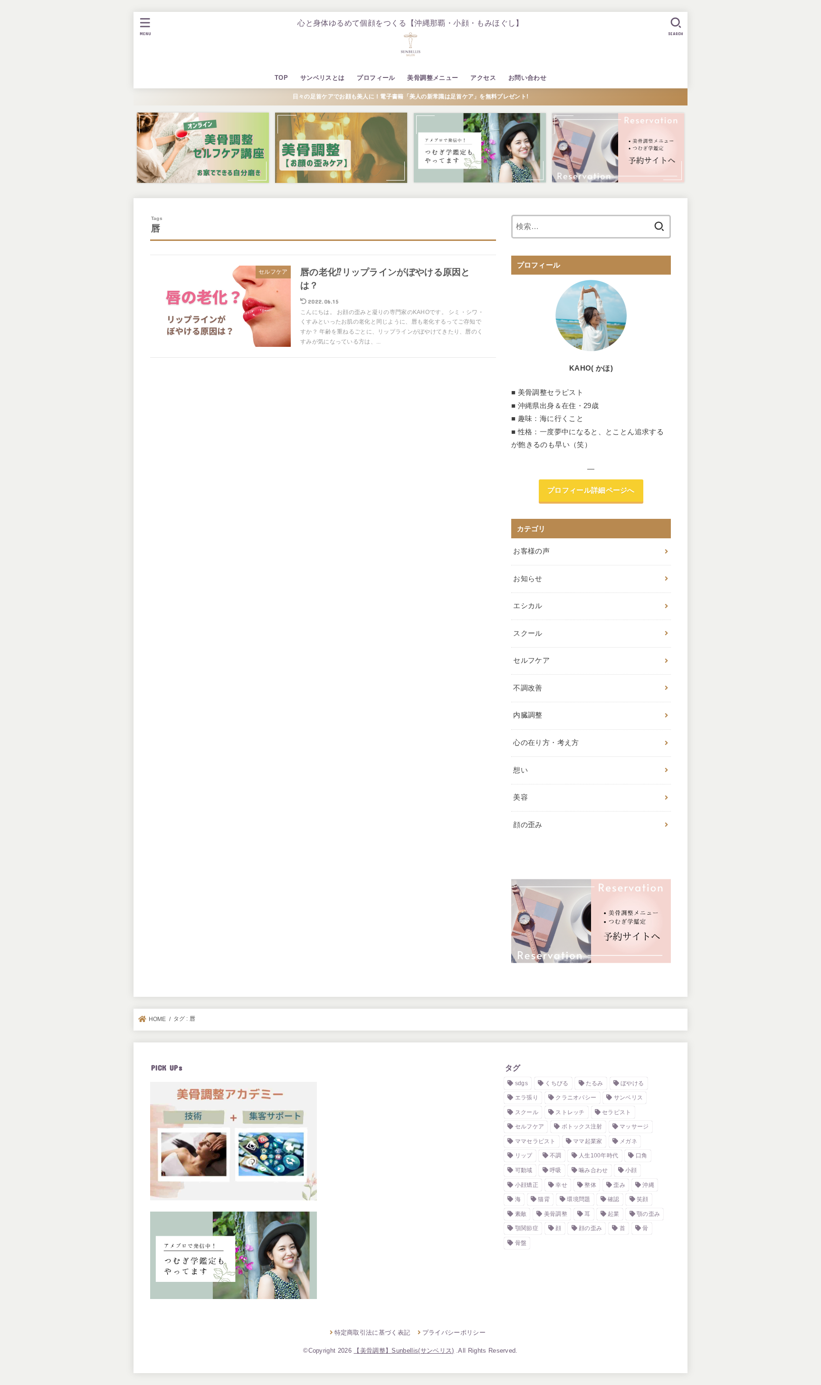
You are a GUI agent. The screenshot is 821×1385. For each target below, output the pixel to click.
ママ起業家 (587, 1141)
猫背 (544, 1199)
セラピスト (616, 1112)
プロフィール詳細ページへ (591, 490)
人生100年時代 (598, 1155)
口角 (642, 1155)
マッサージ (634, 1126)
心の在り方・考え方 (546, 742)
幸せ (561, 1185)
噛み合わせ (593, 1170)
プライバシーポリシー (454, 1332)
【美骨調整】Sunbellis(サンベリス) (403, 1350)
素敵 (521, 1214)
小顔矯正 (526, 1185)
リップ (524, 1155)
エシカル (527, 606)
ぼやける (632, 1083)
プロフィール (376, 77)
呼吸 (556, 1170)
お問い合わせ (527, 77)
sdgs (521, 1083)
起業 (614, 1214)
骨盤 (521, 1243)
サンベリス (628, 1097)
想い (520, 770)
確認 (614, 1199)
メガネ (628, 1141)
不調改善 (527, 688)
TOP (281, 77)
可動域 (524, 1170)
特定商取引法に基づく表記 (372, 1332)
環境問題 (578, 1199)
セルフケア (531, 660)
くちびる (556, 1083)
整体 (590, 1185)
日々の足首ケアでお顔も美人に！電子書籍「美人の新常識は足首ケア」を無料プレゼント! (410, 96)
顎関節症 (526, 1228)
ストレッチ (570, 1112)
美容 (520, 797)
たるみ (594, 1083)
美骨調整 (555, 1214)
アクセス (483, 77)
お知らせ (527, 579)
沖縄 (648, 1185)
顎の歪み (648, 1214)
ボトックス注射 (582, 1126)
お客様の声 (531, 551)
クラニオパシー (575, 1097)
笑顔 (643, 1199)
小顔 (631, 1170)
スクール (527, 633)
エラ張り (526, 1097)
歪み (619, 1185)
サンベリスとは (322, 77)
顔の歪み (527, 825)
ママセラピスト (535, 1141)
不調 (556, 1155)
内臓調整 (527, 715)
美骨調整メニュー (432, 77)
